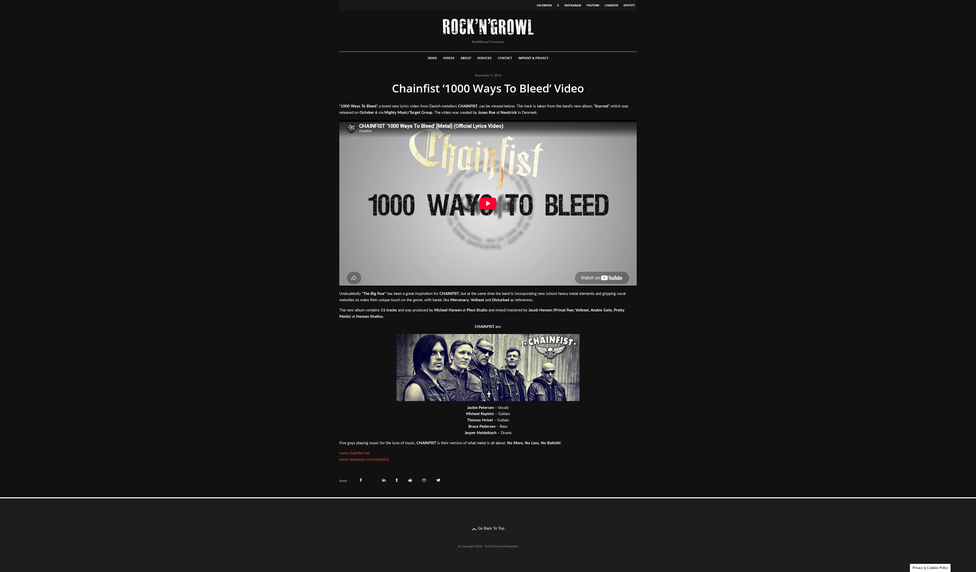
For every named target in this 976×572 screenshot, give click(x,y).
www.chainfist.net (354, 453)
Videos (448, 58)
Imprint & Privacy (533, 58)
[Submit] (410, 480)
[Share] (361, 480)
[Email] (424, 480)
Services (484, 58)
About (466, 58)
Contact (505, 58)
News (432, 58)
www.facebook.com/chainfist (364, 460)
